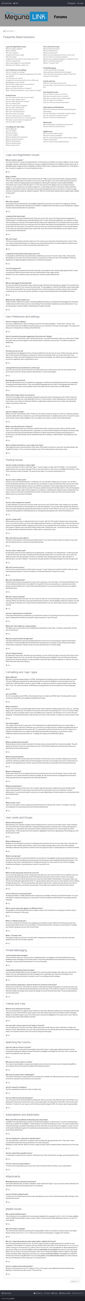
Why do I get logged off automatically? (18, 63)
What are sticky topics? (13, 141)
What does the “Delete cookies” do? (17, 65)
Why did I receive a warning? (15, 114)
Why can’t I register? (12, 53)
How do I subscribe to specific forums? (55, 115)
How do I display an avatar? (14, 86)
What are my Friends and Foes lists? (54, 83)
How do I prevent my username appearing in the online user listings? (23, 75)
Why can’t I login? (11, 57)
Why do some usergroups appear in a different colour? (61, 59)
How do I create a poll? (13, 103)
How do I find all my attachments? (54, 126)
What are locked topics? (13, 143)
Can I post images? (12, 135)
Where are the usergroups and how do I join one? (59, 55)
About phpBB (70, 1218)
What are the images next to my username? (20, 84)
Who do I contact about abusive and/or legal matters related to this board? (60, 139)
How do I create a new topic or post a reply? (20, 97)
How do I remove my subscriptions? (54, 117)
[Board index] (41, 16)
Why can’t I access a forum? (15, 110)
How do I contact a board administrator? (56, 142)
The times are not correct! (14, 78)
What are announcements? (14, 139)
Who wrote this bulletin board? (53, 133)
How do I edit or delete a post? (15, 99)
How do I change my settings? (15, 72)
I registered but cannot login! (15, 55)
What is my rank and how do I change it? (19, 88)
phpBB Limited (60, 1216)
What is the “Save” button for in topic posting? (20, 118)
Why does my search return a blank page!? (57, 98)
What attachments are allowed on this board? (58, 124)
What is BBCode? (11, 129)
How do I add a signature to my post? (18, 101)
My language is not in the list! (15, 82)
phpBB (60, 386)
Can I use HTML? (11, 131)
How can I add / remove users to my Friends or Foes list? (60, 86)
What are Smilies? (11, 133)
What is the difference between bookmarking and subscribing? (59, 110)
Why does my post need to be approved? (19, 120)
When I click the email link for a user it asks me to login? (23, 90)
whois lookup (72, 1245)
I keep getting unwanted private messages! (57, 72)
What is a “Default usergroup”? (53, 61)
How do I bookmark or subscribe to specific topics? (59, 113)
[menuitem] (15, 3)
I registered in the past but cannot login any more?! (22, 59)
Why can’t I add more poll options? (17, 105)
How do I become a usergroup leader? (55, 57)
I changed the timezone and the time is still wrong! (22, 80)
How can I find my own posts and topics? (56, 102)
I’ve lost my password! (13, 61)
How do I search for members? (53, 100)
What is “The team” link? (51, 63)
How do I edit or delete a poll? (15, 107)
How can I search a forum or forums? (55, 94)
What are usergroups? (50, 53)
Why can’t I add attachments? (15, 111)
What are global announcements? (17, 137)
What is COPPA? (11, 51)
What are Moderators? (50, 51)
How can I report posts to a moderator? (18, 116)
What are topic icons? (13, 145)
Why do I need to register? (14, 49)
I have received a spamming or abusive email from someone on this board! (59, 75)
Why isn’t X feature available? (52, 135)
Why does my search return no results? (56, 96)
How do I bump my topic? (14, 122)
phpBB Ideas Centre (22, 1233)
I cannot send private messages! (53, 70)
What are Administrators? (51, 49)
